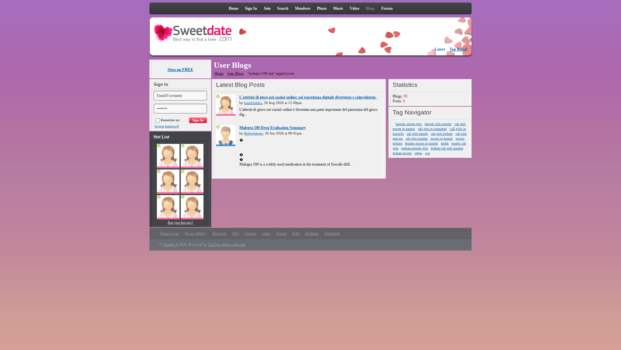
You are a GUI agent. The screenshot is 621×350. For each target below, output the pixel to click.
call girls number (417, 138)
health (445, 143)
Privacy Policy (195, 233)
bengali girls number (438, 124)
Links (266, 233)
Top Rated (458, 49)
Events (281, 233)
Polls (295, 233)
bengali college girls (409, 124)
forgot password (167, 126)
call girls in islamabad (432, 129)
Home (218, 73)
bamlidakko (253, 103)
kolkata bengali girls (414, 148)
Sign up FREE (180, 69)
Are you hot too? (180, 222)
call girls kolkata (441, 133)
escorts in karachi (441, 138)
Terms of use (169, 233)
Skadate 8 (170, 244)
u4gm (418, 153)
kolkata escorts (402, 153)
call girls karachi (417, 133)
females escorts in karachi (421, 143)
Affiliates (312, 233)
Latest (440, 49)
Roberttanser (253, 133)
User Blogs (235, 73)
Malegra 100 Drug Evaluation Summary (272, 127)
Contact (250, 233)
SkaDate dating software (226, 244)
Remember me (170, 120)
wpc (427, 153)
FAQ (235, 233)
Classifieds (332, 233)
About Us (219, 233)
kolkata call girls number (447, 148)
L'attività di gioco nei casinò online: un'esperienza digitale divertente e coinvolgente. (307, 97)
